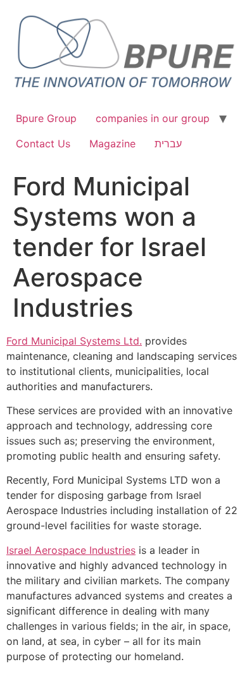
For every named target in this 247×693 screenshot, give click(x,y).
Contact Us (43, 143)
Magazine (112, 143)
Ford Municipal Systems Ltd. (74, 340)
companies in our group (153, 118)
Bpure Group (46, 118)
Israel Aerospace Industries (71, 550)
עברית (168, 143)
